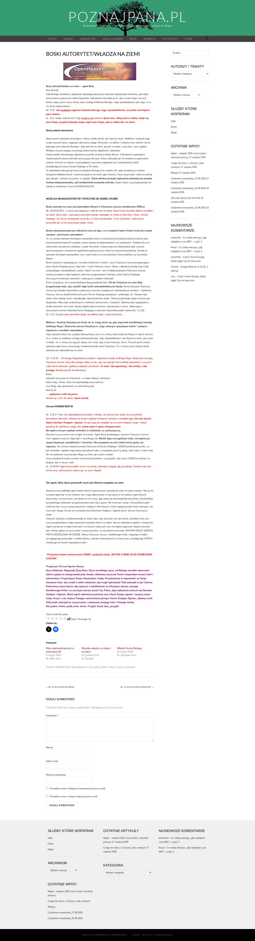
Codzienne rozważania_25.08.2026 (188, 207)
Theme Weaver (163, 935)
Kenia (133, 39)
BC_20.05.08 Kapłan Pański (60, 687)
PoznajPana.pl (127, 16)
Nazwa (49, 747)
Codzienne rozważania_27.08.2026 (188, 178)
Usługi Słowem (113, 39)
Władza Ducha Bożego (129, 648)
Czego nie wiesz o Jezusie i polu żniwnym (69, 901)
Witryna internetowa (56, 775)
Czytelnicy (170, 39)
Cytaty (52, 39)
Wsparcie (150, 39)
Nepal (174, 132)
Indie (173, 121)
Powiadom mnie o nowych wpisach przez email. (74, 796)
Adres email (52, 761)
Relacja (174, 172)
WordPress (119, 935)
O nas (188, 39)
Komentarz (52, 715)
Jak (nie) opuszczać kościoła (185, 198)
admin (113, 667)
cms (173, 276)
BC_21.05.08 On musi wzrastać (137, 687)
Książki (68, 39)
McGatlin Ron (63, 667)
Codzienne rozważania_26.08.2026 (188, 188)
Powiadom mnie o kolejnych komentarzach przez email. (78, 788)
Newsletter (88, 39)
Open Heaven (78, 667)
